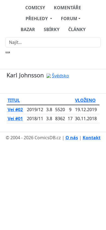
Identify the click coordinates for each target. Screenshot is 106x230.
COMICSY (35, 8)
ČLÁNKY (77, 29)
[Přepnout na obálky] (56, 86)
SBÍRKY (52, 29)
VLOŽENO (85, 100)
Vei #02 (15, 110)
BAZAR (28, 29)
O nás (72, 138)
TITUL (14, 100)
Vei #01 (15, 119)
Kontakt (92, 138)
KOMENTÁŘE (67, 8)
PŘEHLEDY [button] (37, 19)
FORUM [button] (69, 19)
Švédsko (60, 76)
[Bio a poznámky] (49, 86)
